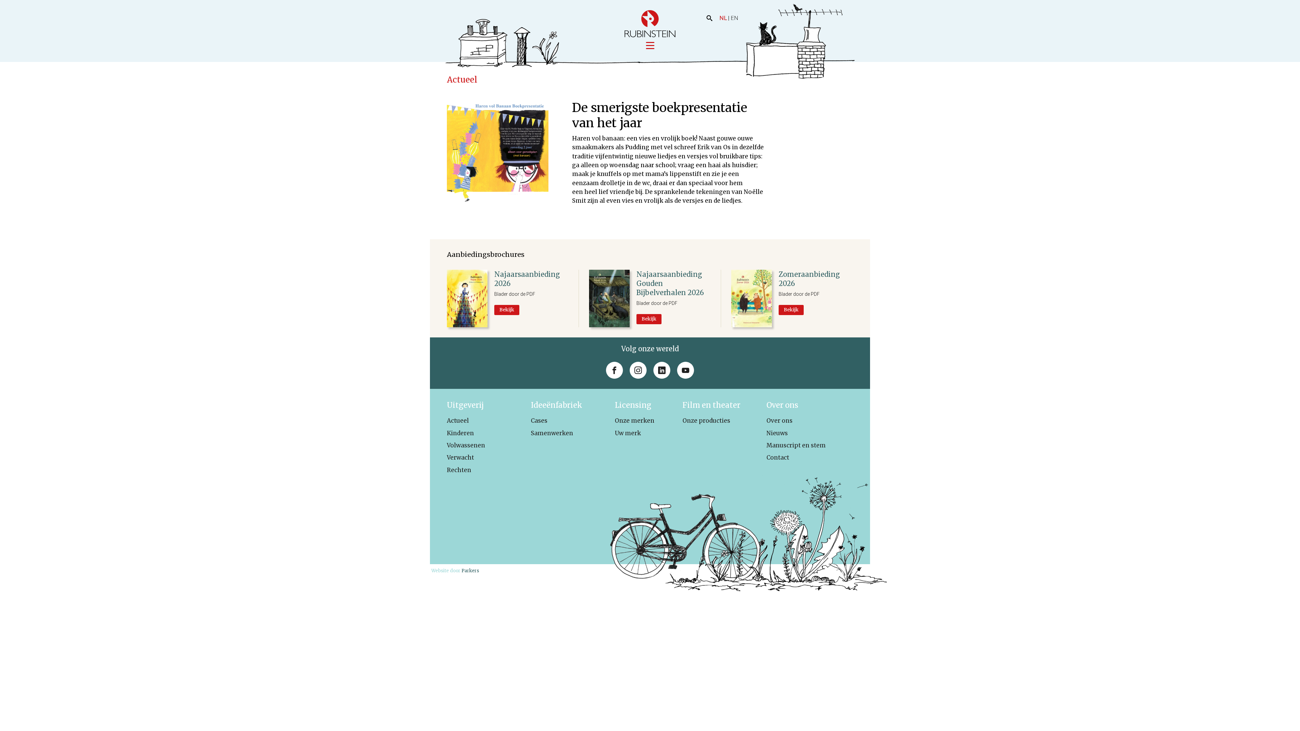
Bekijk (506, 310)
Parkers (470, 571)
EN (734, 18)
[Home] (650, 23)
